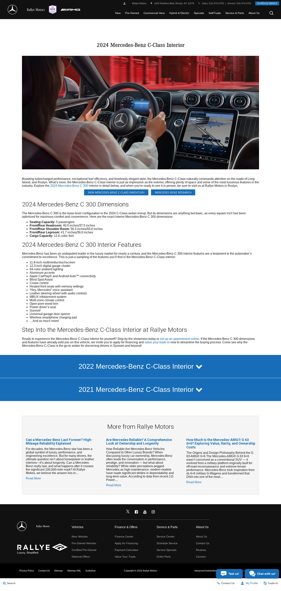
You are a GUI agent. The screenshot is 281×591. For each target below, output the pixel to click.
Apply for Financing (126, 543)
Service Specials (166, 549)
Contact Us (202, 543)
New (118, 13)
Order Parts (164, 556)
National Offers (81, 556)
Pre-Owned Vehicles (84, 543)
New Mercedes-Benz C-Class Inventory (116, 192)
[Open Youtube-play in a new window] (145, 512)
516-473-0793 (216, 3)
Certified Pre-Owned (84, 549)
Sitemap (58, 570)
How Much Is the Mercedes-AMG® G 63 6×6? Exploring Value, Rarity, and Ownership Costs (220, 443)
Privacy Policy (26, 570)
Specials (199, 13)
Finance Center (124, 536)
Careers (201, 556)
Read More (33, 478)
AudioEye (90, 570)
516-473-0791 (243, 3)
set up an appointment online (179, 338)
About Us (254, 13)
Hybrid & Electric (179, 13)
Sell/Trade (215, 13)
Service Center (166, 536)
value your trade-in (157, 342)
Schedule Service (267, 3)
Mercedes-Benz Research (173, 192)
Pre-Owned (132, 13)
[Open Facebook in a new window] (136, 512)
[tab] (140, 366)
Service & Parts (234, 13)
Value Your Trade (125, 556)
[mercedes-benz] (12, 9)
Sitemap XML (74, 570)
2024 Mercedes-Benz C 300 (69, 185)
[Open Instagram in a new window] (153, 512)
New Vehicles (80, 536)
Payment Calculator (126, 549)
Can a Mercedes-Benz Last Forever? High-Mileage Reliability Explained (59, 442)
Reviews (201, 549)
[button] (271, 13)
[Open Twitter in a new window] (128, 512)
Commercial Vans (154, 13)
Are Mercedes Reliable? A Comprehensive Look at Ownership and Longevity (139, 442)
